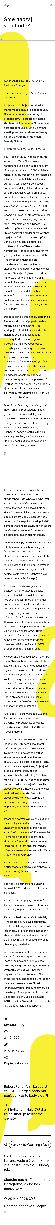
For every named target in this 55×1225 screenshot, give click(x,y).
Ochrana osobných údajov (25, 1206)
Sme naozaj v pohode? (18, 22)
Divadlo (10, 1025)
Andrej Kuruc (14, 1050)
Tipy (21, 1025)
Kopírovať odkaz (17, 1063)
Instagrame (13, 1184)
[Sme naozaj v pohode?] (27, 56)
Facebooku (38, 1180)
